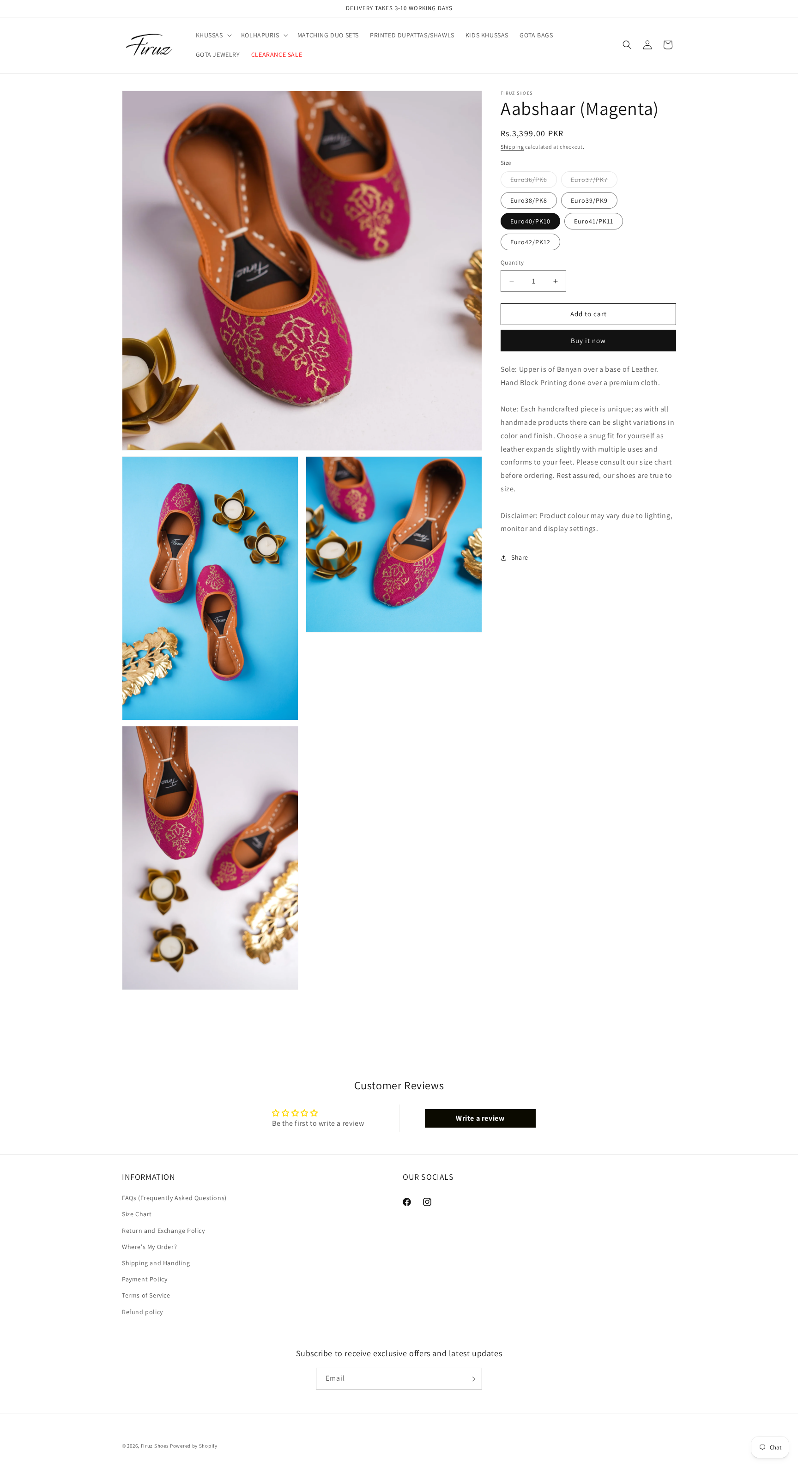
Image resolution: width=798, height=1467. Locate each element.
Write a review (480, 1118)
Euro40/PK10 (530, 221)
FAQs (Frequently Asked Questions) (174, 1198)
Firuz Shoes (155, 1446)
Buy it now (588, 341)
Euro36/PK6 (533, 181)
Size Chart (137, 1214)
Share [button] (519, 558)
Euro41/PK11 (593, 221)
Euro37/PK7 (594, 181)
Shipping (512, 146)
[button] (213, 35)
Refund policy (142, 1312)
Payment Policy (144, 1279)
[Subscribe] (471, 1379)
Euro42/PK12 (530, 242)
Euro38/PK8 (528, 201)
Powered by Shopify (194, 1446)
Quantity (512, 263)
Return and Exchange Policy (163, 1230)
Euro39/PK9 (589, 201)
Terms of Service (146, 1296)
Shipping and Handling (156, 1263)
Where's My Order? (149, 1247)
